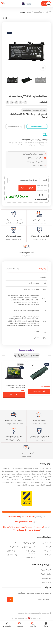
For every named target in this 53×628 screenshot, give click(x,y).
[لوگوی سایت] (26, 3)
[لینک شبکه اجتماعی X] (21, 102)
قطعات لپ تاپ (38, 12)
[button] (39, 391)
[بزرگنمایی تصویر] (43, 68)
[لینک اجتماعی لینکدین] (12, 102)
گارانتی (45, 180)
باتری (29, 12)
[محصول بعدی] (3, 18)
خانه (46, 12)
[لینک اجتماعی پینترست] (16, 102)
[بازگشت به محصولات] (6, 18)
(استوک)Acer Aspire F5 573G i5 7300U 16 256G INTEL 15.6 (15, 386)
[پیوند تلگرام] (7, 102)
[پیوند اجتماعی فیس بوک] (25, 102)
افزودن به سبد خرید (27, 188)
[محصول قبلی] (9, 18)
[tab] (42, 268)
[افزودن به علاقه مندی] (32, 365)
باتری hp (22, 12)
